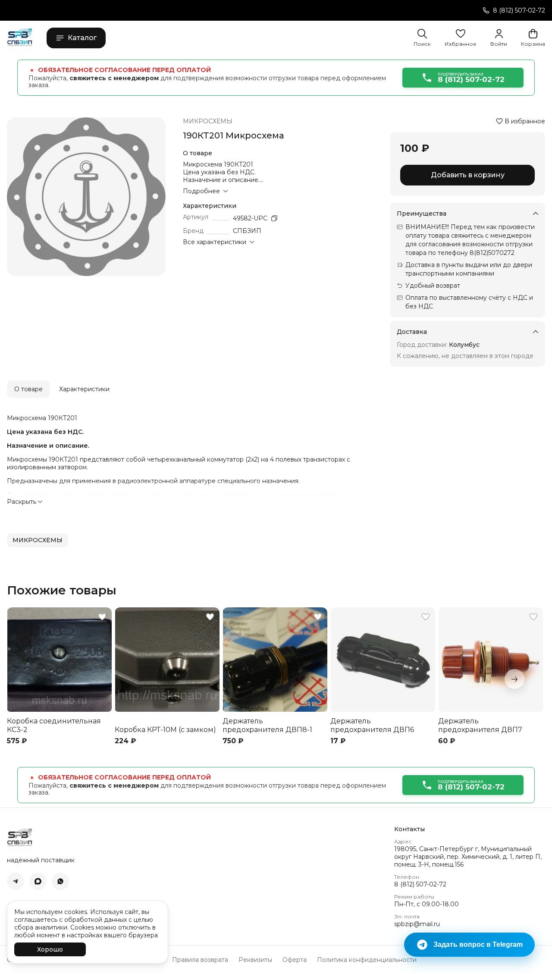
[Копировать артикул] (274, 218)
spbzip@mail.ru (417, 924)
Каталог (82, 38)
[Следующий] (514, 679)
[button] (461, 37)
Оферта (294, 960)
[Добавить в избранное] (102, 616)
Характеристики (84, 389)
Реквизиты (255, 960)
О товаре (28, 389)
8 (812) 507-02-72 (420, 884)
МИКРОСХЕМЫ (207, 121)
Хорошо (50, 949)
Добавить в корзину (468, 175)
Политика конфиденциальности (367, 960)
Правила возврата (200, 960)
